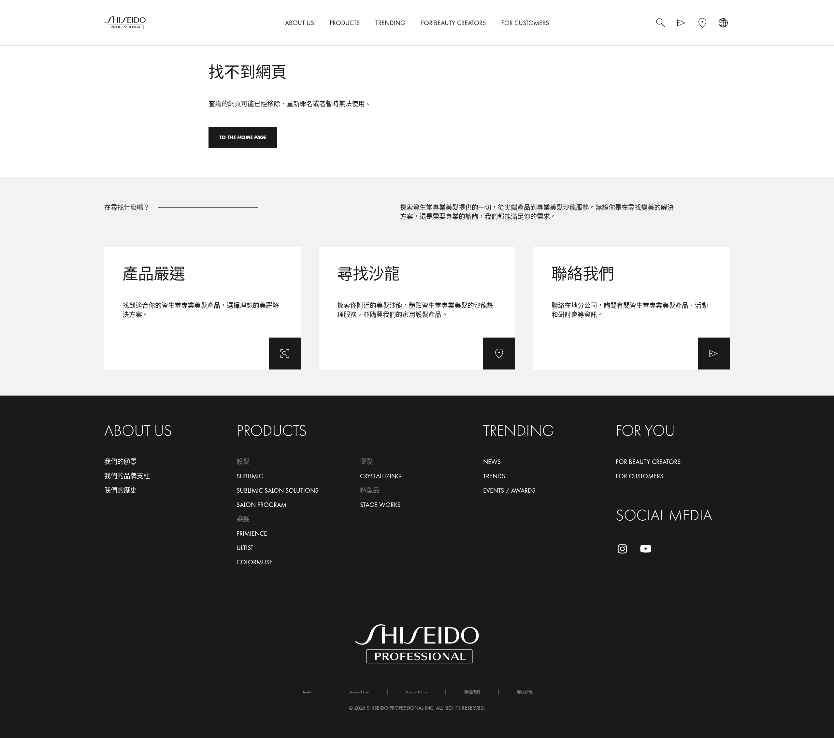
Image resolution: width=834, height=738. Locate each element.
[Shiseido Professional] (125, 22)
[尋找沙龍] (417, 308)
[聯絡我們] (631, 308)
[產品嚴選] (202, 308)
